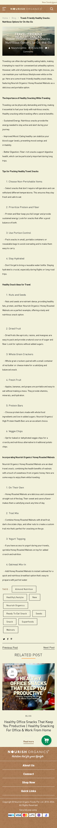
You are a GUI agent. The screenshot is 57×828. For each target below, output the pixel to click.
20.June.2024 (37, 47)
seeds (39, 613)
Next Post (49, 647)
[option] (28, 701)
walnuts (10, 629)
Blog (14, 17)
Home (5, 17)
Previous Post (10, 647)
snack (9, 621)
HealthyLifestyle (15, 597)
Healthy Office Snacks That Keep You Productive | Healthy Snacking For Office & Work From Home (28, 726)
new (34, 597)
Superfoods (28, 621)
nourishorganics (18, 47)
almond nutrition (24, 589)
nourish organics (15, 605)
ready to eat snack (16, 613)
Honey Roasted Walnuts (30, 464)
